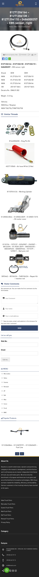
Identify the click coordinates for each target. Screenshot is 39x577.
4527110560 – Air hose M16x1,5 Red (19, 166)
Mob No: (4, 341)
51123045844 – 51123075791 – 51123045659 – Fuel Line (19, 446)
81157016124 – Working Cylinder (19, 191)
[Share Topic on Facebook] (3, 58)
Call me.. (5, 359)
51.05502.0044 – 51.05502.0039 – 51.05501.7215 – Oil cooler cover (19, 218)
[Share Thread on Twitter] (6, 58)
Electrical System (24, 27)
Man (15, 27)
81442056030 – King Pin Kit (19, 141)
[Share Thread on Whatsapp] (9, 58)
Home (11, 27)
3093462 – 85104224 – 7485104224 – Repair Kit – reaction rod (19, 277)
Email (3, 350)
